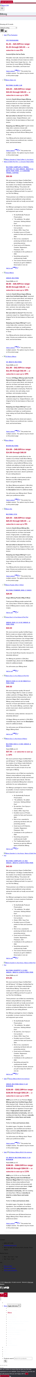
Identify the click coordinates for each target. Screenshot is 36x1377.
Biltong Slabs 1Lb (14, 85)
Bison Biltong (12, 446)
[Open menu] (2, 9)
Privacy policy (5, 1376)
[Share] (4, 1365)
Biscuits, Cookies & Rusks (15, 1323)
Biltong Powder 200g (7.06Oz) (19, 590)
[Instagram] (3, 1288)
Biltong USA (7, 1282)
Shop (5, 1306)
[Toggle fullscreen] (2, 1365)
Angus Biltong (12, 278)
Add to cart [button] (9, 268)
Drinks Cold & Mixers (14, 1334)
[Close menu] (0, 1298)
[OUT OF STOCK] (8, 440)
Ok (27, 1373)
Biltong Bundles (12, 1310)
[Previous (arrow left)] (1, 1367)
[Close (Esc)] (6, 1365)
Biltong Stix (11, 514)
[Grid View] (2, 31)
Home (5, 1302)
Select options (10, 71)
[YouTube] (7, 1288)
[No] (10, 1376)
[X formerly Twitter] (5, 1288)
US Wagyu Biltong (14, 362)
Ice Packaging (12, 40)
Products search (9, 1358)
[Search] (5, 1361)
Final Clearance (12, 1345)
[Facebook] (1, 1288)
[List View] (5, 31)
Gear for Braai (12, 1338)
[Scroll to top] (2, 1295)
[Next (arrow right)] (2, 1367)
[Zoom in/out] (1, 1365)
